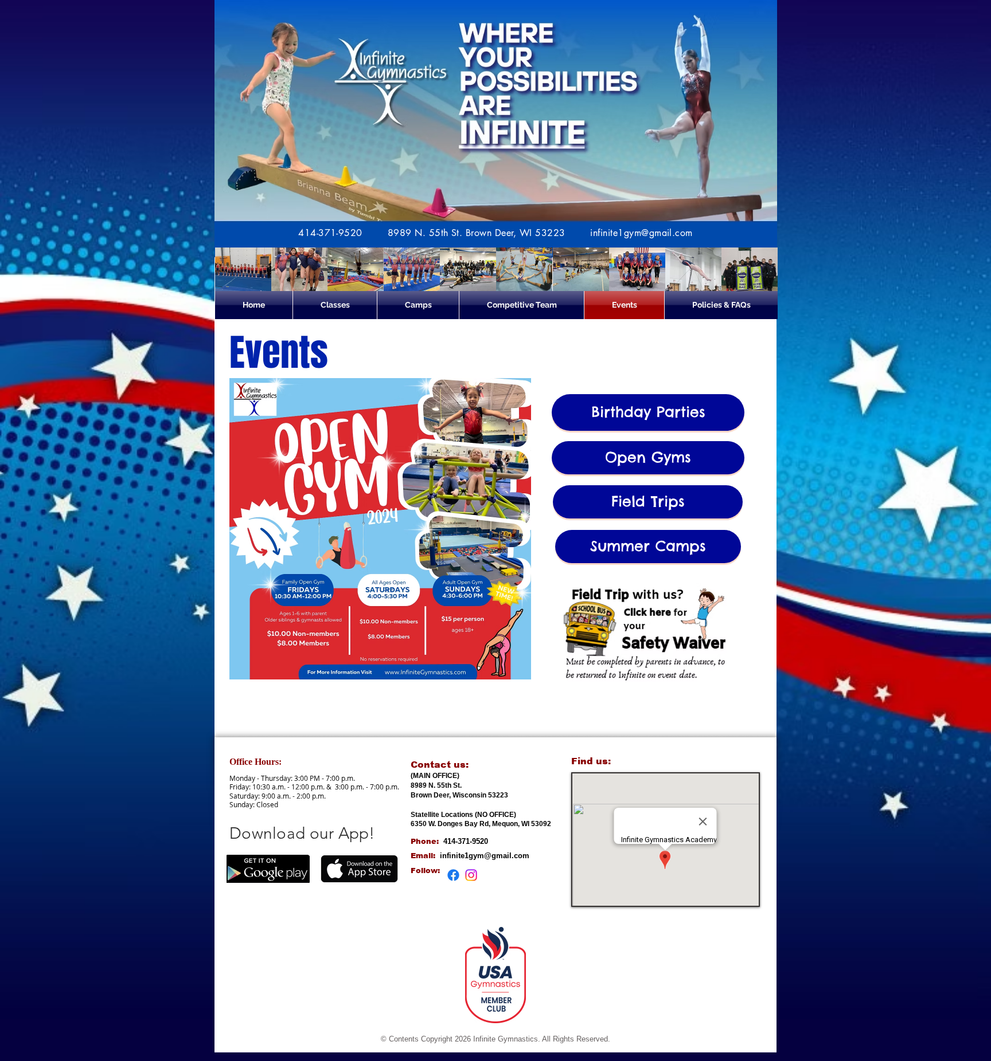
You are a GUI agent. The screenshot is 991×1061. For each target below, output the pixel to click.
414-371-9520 (330, 233)
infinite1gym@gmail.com (641, 233)
